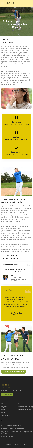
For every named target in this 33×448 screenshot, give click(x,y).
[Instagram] (5, 423)
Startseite (4, 404)
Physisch (4, 407)
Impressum (22, 404)
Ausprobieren (5, 415)
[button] (2, 3)
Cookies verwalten (24, 410)
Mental (3, 412)
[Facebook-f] (2, 423)
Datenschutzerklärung (25, 407)
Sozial (3, 410)
